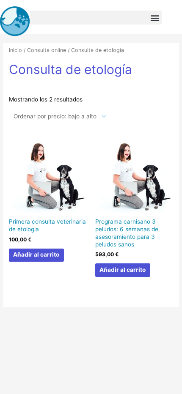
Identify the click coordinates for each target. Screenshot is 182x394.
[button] (96, 18)
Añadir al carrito (36, 254)
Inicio (15, 50)
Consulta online (46, 50)
